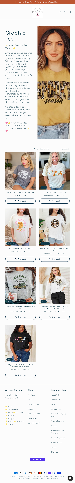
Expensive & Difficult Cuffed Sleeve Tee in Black (20, 366)
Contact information (52, 478)
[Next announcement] (71, 2)
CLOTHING (32, 419)
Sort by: (35, 149)
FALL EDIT (32, 400)
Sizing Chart (56, 409)
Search (53, 447)
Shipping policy (37, 478)
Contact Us (55, 400)
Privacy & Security (58, 438)
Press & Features (57, 421)
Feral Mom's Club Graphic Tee (20, 248)
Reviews (54, 426)
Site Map (54, 452)
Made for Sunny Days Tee (54, 192)
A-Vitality (32, 395)
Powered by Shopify (35, 476)
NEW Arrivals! (33, 404)
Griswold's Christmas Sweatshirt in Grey (20, 307)
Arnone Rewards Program (57, 432)
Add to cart (20, 201)
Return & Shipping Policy (58, 415)
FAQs (53, 404)
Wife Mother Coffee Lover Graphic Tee (54, 249)
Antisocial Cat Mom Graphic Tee (20, 192)
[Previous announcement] (4, 2)
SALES (30, 409)
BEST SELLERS (34, 414)
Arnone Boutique (21, 476)
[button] (4, 12)
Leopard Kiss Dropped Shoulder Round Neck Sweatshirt (54, 307)
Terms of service (24, 478)
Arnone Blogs (56, 442)
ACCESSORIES (34, 423)
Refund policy (48, 476)
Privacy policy (60, 476)
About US (55, 395)
